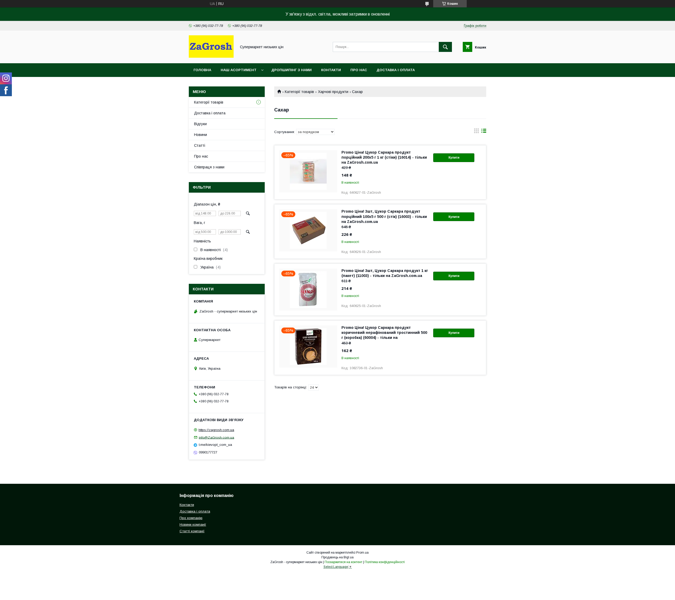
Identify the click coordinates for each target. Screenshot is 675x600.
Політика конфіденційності (385, 562)
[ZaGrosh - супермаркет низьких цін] (211, 56)
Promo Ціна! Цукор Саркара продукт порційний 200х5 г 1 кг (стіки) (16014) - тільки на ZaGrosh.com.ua (384, 157)
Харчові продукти (333, 92)
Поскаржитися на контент (343, 562)
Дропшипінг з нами (291, 70)
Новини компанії (193, 524)
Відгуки (200, 124)
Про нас (358, 70)
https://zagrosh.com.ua (216, 430)
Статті (199, 145)
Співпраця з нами (209, 167)
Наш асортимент (239, 70)
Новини (200, 135)
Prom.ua (362, 552)
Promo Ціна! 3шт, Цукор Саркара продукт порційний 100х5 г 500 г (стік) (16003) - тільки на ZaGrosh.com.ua (384, 216)
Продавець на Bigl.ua (337, 557)
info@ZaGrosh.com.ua (216, 437)
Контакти (331, 70)
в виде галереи (476, 132)
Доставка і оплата (396, 70)
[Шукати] (445, 47)
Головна (202, 70)
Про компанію (191, 518)
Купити (454, 157)
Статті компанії (192, 531)
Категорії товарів (299, 92)
